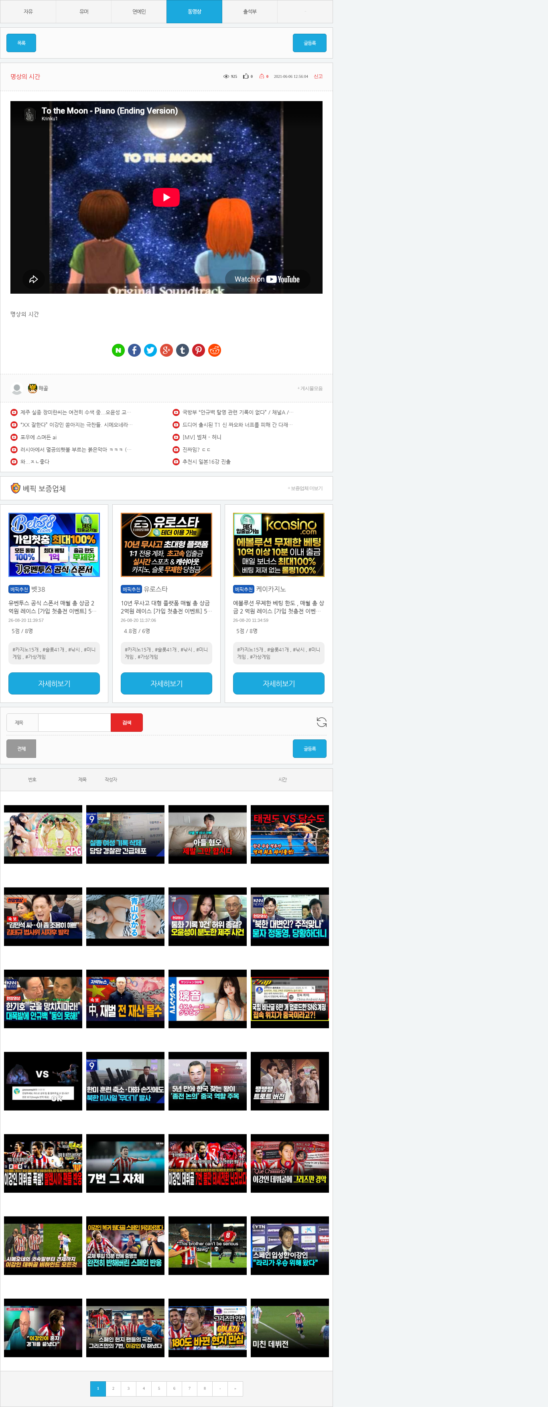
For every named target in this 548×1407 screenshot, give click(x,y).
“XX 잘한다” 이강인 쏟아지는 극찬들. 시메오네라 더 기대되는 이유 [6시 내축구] (76, 425)
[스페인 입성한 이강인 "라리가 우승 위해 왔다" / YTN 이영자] (290, 1245)
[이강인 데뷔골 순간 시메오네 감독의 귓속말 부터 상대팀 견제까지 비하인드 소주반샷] (43, 1245)
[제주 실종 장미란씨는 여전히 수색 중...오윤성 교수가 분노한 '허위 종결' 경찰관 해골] (207, 916)
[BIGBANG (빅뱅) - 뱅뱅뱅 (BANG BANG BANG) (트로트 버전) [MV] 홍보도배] (290, 1081)
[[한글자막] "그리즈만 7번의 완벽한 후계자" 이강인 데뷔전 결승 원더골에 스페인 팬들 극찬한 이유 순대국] (125, 1328)
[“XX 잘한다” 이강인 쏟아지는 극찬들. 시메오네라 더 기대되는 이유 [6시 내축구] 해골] (207, 1328)
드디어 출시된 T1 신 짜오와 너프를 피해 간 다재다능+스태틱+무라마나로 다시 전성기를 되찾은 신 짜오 (239, 425)
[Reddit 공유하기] (214, 351)
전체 (21, 748)
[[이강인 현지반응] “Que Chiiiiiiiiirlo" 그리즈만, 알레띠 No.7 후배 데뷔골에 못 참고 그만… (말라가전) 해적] (290, 1163)
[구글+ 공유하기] (166, 351)
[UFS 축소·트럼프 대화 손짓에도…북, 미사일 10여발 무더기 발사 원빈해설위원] (125, 1081)
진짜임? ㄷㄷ (197, 450)
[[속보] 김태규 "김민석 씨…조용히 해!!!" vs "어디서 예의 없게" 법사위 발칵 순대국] (43, 916)
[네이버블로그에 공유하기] (118, 351)
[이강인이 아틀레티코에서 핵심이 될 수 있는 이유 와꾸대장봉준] (290, 1328)
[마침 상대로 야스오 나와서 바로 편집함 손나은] (43, 1081)
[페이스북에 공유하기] (134, 351)
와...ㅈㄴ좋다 (34, 462)
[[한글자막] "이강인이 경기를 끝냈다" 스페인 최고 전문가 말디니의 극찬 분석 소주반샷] (43, 1328)
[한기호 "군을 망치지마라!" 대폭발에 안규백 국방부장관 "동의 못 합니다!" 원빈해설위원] (43, 999)
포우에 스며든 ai (38, 437)
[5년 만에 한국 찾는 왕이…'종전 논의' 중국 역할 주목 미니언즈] (207, 1081)
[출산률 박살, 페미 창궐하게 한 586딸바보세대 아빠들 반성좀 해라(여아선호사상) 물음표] (207, 834)
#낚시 (74, 649)
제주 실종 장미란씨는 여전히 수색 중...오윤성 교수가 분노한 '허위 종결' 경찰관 (76, 412)
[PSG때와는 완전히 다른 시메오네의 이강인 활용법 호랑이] (125, 1163)
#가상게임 (35, 657)
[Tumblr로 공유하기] (182, 351)
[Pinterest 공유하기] (198, 351)
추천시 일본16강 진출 (207, 462)
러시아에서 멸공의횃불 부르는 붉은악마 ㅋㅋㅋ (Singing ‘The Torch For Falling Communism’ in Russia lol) (76, 450)
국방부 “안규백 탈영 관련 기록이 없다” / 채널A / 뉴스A (239, 412)
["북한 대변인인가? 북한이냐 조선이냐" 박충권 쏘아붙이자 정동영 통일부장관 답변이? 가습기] (290, 916)
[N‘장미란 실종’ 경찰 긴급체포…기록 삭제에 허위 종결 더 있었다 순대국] (125, 834)
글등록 (310, 43)
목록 (21, 43)
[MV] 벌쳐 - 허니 (202, 437)
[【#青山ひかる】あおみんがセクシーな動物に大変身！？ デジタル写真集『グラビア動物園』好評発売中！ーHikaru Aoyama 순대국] (125, 916)
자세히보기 (54, 683)
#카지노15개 (25, 649)
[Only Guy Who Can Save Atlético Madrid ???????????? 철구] (207, 1245)
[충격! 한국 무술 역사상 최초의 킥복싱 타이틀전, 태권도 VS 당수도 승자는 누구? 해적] (290, 834)
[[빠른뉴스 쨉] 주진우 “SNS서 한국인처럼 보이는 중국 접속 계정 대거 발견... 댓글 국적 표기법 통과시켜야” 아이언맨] (290, 999)
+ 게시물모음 (310, 388)
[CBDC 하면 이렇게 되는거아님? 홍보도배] (125, 999)
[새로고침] (322, 722)
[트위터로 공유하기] (150, 351)
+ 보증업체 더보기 (305, 488)
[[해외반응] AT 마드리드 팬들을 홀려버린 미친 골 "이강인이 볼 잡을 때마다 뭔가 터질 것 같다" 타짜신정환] (125, 1245)
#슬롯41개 (53, 649)
